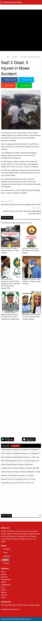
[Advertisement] (21, 30)
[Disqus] (21, 350)
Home (2, 57)
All (40, 515)
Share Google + (9, 85)
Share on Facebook (10, 80)
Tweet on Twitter (27, 80)
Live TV (16, 446)
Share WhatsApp (25, 85)
